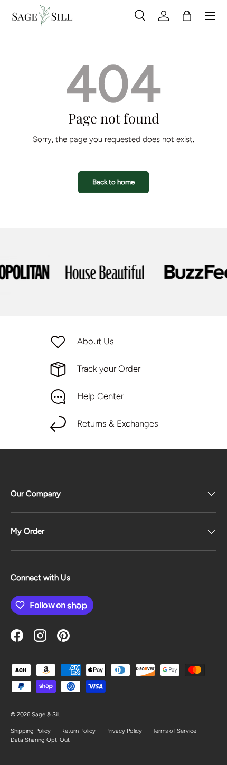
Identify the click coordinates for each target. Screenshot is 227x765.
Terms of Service (174, 730)
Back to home (113, 181)
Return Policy (78, 730)
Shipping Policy (31, 730)
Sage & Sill (45, 714)
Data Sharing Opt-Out (40, 739)
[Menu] (210, 15)
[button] (186, 15)
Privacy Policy (124, 730)
